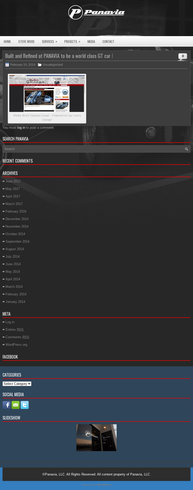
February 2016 (16, 211)
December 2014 (17, 219)
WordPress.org (16, 344)
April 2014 (13, 279)
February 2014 (16, 294)
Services (49, 41)
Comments (17, 337)
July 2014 (13, 256)
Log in (10, 322)
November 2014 (17, 226)
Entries (15, 329)
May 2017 (13, 189)
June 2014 (13, 264)
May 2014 (13, 271)
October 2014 (15, 234)
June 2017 (13, 181)
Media (91, 41)
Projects (72, 41)
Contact (108, 41)
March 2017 (14, 204)
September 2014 (17, 241)
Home (7, 41)
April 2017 (13, 196)
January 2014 (15, 302)
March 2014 (14, 287)
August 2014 (15, 249)
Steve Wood (26, 41)
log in (21, 127)
